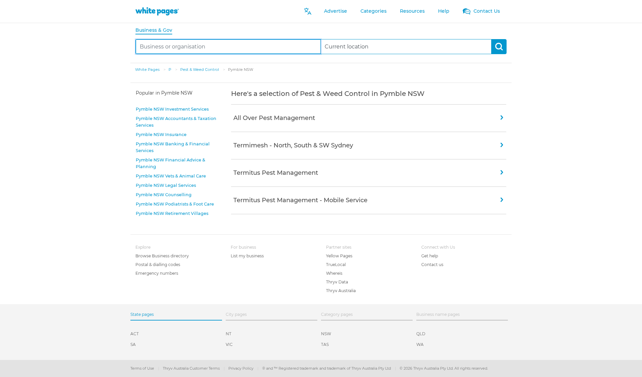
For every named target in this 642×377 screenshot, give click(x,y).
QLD (420, 333)
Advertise (335, 11)
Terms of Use (142, 368)
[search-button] (498, 46)
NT (228, 333)
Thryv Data (337, 281)
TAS (325, 344)
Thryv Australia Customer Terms (192, 368)
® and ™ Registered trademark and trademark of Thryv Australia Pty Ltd (327, 368)
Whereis (334, 273)
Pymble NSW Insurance (161, 134)
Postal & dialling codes (157, 264)
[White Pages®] (157, 11)
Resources (412, 11)
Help (443, 11)
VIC (229, 344)
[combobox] (228, 46)
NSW (326, 333)
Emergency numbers (156, 273)
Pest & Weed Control (200, 69)
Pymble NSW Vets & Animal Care (171, 175)
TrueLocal (336, 264)
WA (420, 344)
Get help (429, 255)
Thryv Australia (341, 290)
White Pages (147, 69)
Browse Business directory (162, 255)
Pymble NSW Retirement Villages (172, 213)
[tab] (156, 30)
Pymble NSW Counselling (164, 194)
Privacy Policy (241, 368)
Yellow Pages (339, 255)
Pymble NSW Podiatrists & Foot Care (175, 204)
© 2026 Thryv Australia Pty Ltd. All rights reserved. (444, 368)
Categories (373, 11)
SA (133, 344)
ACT (134, 333)
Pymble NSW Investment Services (172, 109)
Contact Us (486, 11)
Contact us (432, 264)
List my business (247, 255)
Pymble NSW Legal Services (166, 185)
